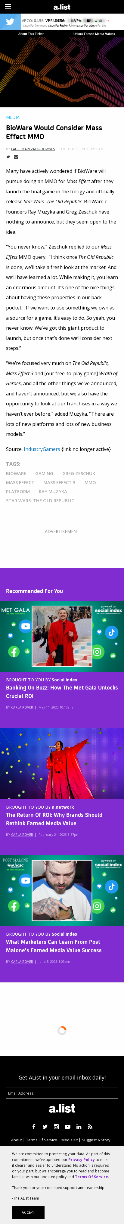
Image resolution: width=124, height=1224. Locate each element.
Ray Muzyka (53, 491)
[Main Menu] (8, 6)
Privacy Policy (81, 1159)
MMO (90, 482)
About (16, 1140)
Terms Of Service (41, 1140)
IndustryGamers (42, 449)
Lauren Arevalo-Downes (33, 149)
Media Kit (69, 1140)
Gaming (44, 473)
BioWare (16, 473)
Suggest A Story (96, 1140)
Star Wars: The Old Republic (40, 500)
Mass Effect (20, 482)
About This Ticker (31, 33)
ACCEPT (28, 1212)
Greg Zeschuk (78, 473)
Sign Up (90, 6)
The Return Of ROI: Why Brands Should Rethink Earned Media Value (54, 818)
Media (13, 117)
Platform (18, 491)
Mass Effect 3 (59, 482)
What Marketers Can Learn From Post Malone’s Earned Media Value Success (54, 945)
